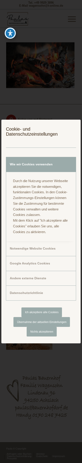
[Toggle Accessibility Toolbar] (10, 33)
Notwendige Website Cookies (33, 248)
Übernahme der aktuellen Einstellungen (42, 322)
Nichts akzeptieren (41, 331)
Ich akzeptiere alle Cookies (42, 312)
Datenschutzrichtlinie (26, 293)
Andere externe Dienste (28, 278)
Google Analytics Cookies (30, 263)
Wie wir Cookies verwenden (31, 164)
